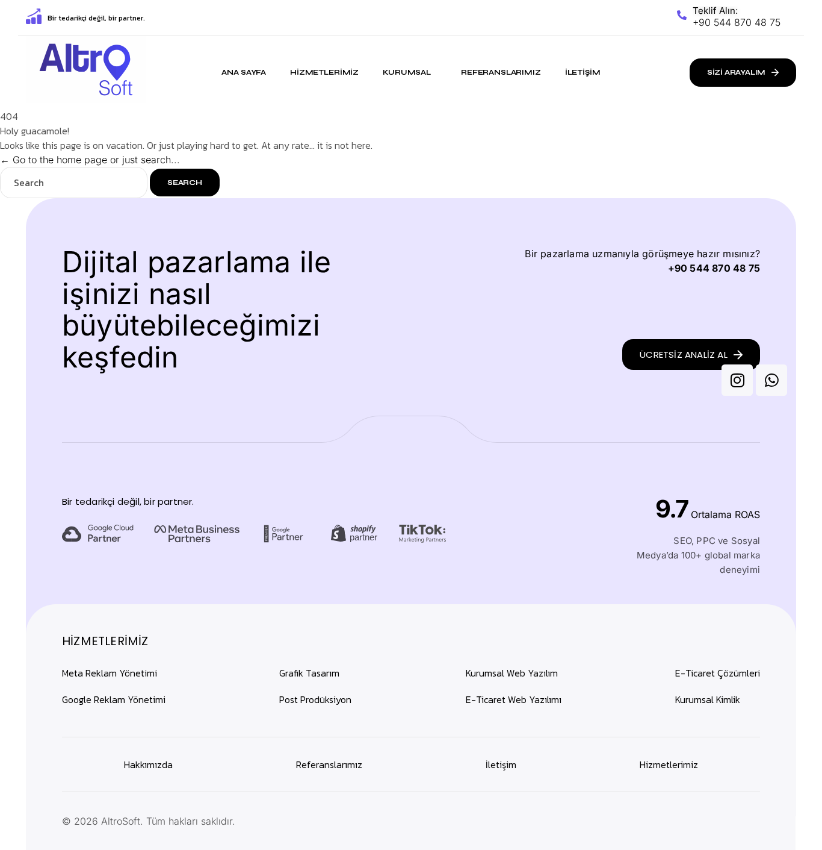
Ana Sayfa (243, 72)
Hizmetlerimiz (324, 72)
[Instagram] (737, 380)
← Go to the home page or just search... (90, 160)
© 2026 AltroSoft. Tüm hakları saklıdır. (148, 821)
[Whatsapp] (771, 380)
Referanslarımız (501, 72)
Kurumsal (407, 72)
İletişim (583, 72)
